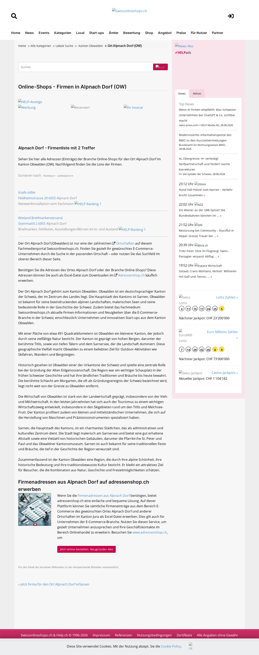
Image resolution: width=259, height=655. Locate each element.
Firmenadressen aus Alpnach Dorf (104, 495)
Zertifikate (184, 635)
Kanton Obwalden (91, 46)
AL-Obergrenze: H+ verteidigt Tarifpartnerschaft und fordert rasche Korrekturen (204, 164)
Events (44, 33)
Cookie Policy (171, 646)
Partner (217, 33)
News (29, 33)
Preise (181, 33)
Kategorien (62, 33)
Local (80, 33)
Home (15, 33)
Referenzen (123, 635)
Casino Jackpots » (225, 372)
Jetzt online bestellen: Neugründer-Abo (86, 549)
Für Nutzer (199, 33)
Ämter (113, 33)
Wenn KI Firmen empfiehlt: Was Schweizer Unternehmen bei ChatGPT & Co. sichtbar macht (207, 115)
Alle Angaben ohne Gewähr (217, 635)
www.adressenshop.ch (150, 532)
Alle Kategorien (41, 46)
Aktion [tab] (197, 93)
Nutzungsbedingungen (154, 635)
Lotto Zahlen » (227, 297)
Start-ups (96, 33)
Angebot (165, 33)
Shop (149, 33)
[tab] (182, 93)
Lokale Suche (64, 46)
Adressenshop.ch (131, 275)
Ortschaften (125, 243)
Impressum (101, 635)
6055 (52, 198)
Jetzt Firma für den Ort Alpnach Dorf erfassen (55, 584)
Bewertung (131, 33)
